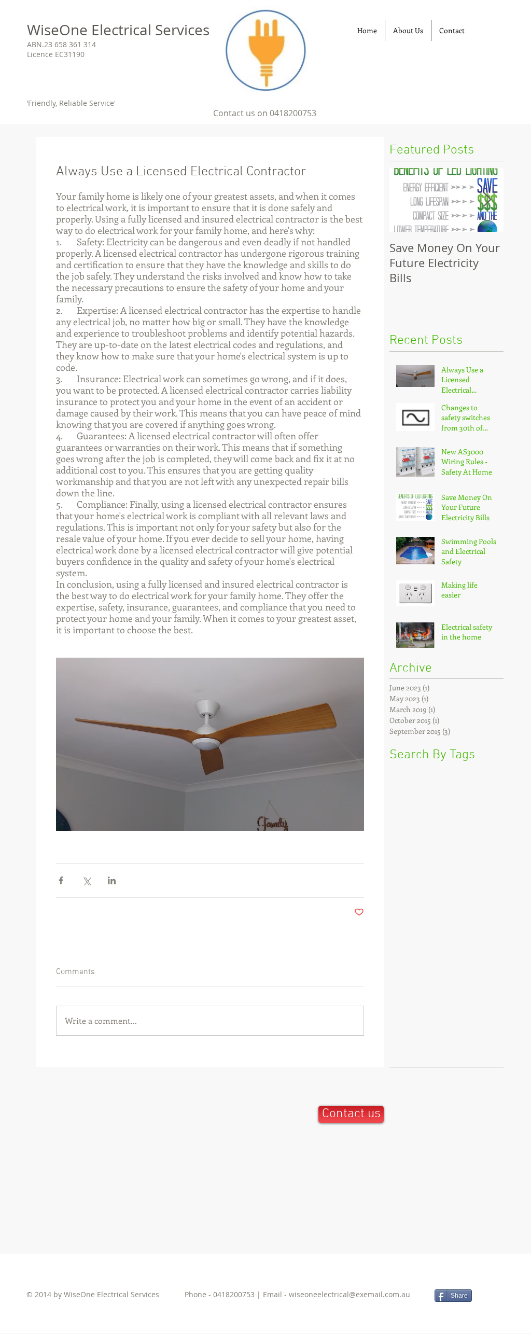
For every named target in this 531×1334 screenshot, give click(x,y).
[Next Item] (487, 200)
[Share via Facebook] (61, 880)
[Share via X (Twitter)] (86, 880)
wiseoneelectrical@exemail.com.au (349, 1294)
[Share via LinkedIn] (112, 880)
